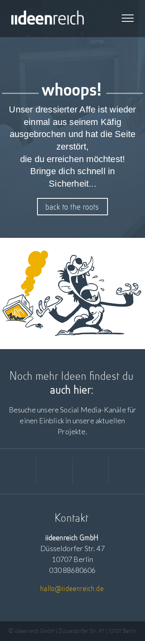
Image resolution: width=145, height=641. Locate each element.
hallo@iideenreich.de (72, 588)
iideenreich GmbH (47, 18)
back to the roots (72, 207)
